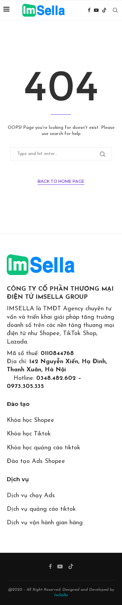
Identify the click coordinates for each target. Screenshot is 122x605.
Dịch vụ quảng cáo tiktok (41, 509)
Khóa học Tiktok (29, 434)
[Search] (115, 10)
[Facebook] (89, 10)
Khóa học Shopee (30, 420)
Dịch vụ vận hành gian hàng (45, 523)
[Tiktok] (104, 10)
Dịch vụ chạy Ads (31, 496)
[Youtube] (96, 10)
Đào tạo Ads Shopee (36, 461)
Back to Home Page (61, 181)
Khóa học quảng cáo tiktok (43, 448)
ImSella (61, 595)
